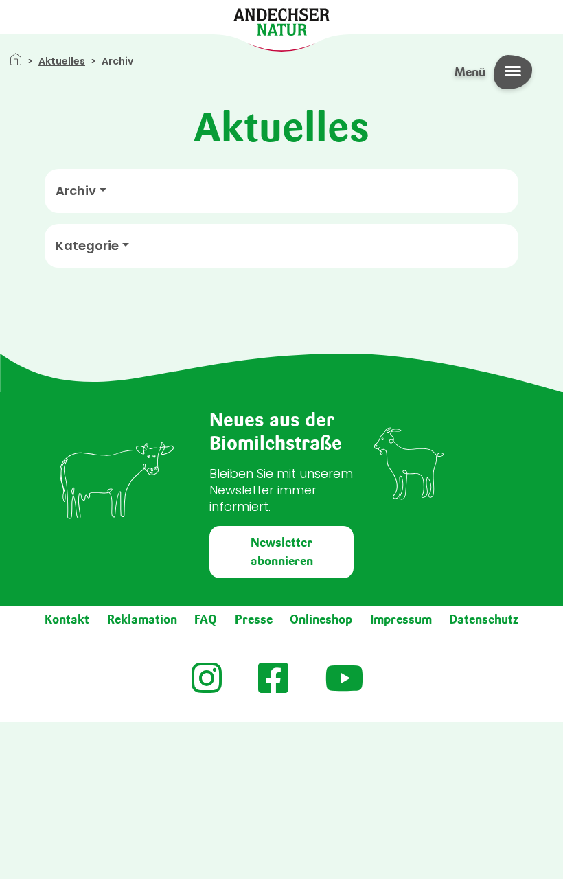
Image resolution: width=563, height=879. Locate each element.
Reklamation (142, 619)
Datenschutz (483, 619)
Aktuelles (61, 61)
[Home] (281, 21)
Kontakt (67, 619)
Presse (254, 619)
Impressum (401, 619)
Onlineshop (321, 619)
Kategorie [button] (87, 246)
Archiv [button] (76, 191)
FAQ (205, 619)
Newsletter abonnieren (282, 552)
